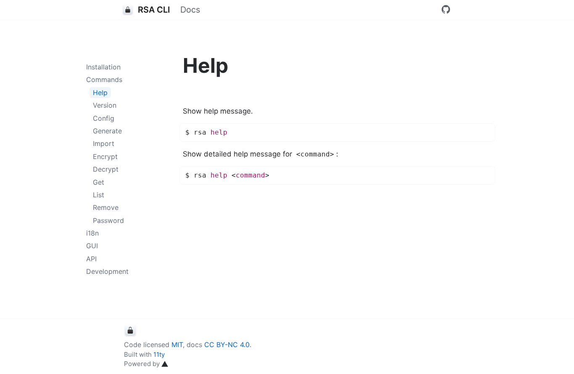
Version (104, 105)
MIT (177, 344)
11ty (159, 354)
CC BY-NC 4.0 (227, 344)
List (98, 195)
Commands (104, 79)
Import (103, 143)
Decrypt (105, 169)
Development (107, 271)
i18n (92, 233)
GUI (92, 245)
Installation (103, 67)
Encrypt (105, 156)
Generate (107, 131)
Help (100, 92)
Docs (190, 10)
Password (108, 220)
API (91, 259)
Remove (105, 207)
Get (98, 182)
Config (103, 118)
